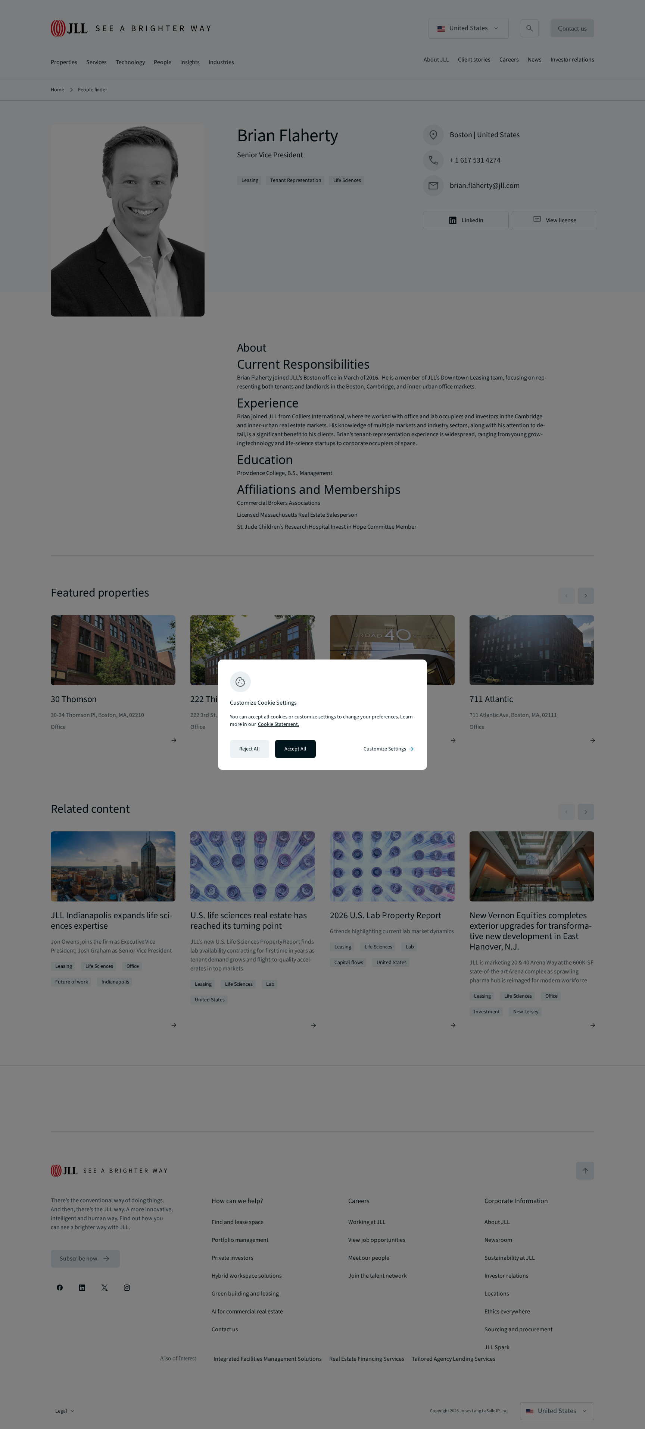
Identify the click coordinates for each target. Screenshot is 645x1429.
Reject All (249, 749)
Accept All (295, 749)
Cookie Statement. (278, 724)
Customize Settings (389, 749)
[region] (322, 715)
